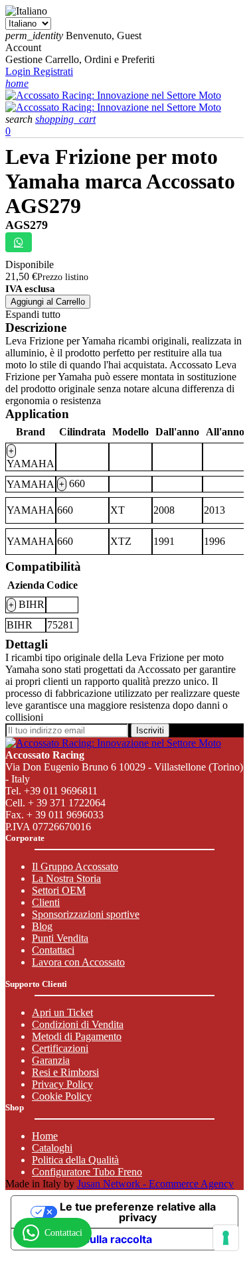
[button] (20, 119)
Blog (42, 926)
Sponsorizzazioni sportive (85, 914)
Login (19, 71)
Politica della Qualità (75, 1159)
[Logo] (113, 95)
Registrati (53, 71)
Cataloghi (52, 1147)
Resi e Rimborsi (65, 1072)
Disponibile (29, 264)
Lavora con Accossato (78, 962)
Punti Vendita (60, 938)
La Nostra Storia (66, 878)
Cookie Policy (62, 1096)
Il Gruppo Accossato (75, 866)
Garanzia (51, 1060)
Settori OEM (59, 890)
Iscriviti (150, 730)
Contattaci (53, 950)
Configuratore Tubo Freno (87, 1171)
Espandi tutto (32, 314)
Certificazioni (60, 1048)
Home (45, 1136)
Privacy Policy (62, 1084)
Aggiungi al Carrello (48, 302)
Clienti (46, 902)
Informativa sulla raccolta (87, 1239)
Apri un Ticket (62, 1012)
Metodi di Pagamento (77, 1036)
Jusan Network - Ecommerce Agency (155, 1183)
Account (23, 47)
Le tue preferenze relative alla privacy (138, 1212)
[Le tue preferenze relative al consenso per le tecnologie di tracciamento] (225, 1237)
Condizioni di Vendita (78, 1024)
